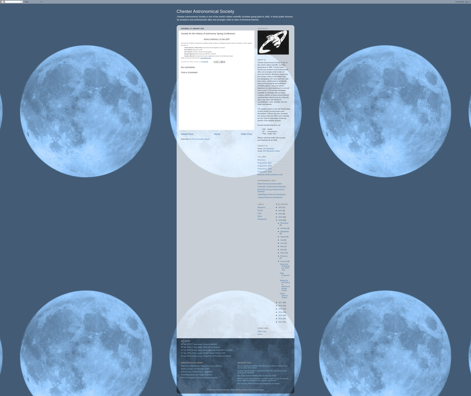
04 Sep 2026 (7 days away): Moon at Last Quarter (200, 347)
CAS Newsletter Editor (271, 151)
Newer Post (187, 134)
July (282, 240)
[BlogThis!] (217, 62)
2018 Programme (285, 275)
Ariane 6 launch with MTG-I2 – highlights (196, 372)
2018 (280, 220)
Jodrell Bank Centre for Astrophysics (272, 194)
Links (260, 213)
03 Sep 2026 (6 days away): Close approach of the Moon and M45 (207, 350)
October (283, 228)
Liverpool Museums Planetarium (270, 197)
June (282, 243)
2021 (280, 210)
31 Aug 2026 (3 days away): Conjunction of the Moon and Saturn (206, 356)
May (282, 246)
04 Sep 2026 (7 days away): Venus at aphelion (199, 344)
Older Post (246, 134)
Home (217, 134)
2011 (280, 322)
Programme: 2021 (265, 163)
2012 (280, 318)
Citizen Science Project (284, 295)
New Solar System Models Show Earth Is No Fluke (256, 376)
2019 (280, 217)
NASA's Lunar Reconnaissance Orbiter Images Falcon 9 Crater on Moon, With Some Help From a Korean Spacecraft (263, 380)
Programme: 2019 (265, 169)
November (284, 223)
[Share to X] (219, 62)
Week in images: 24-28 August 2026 (195, 369)
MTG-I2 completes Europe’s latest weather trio (199, 378)
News (260, 216)
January (283, 261)
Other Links (262, 331)
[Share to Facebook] (222, 62)
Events (260, 210)
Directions (261, 160)
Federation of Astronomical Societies (272, 187)
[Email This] (215, 62)
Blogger (261, 390)
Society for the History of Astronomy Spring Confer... (285, 285)
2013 (280, 315)
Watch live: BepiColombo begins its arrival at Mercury (201, 366)
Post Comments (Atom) (201, 139)
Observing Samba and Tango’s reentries (196, 375)
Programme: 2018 (265, 172)
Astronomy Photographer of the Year (285, 267)
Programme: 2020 (265, 166)
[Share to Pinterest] (224, 62)
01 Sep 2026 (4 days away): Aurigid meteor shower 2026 (203, 353)
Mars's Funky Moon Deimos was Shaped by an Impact (258, 383)
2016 (280, 306)
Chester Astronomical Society (205, 11)
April (282, 250)
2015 (280, 309)
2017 (280, 302)
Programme (262, 219)
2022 (280, 207)
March (283, 253)
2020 (280, 214)
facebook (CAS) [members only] (270, 175)
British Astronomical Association (270, 184)
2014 (280, 312)
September (284, 231)
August (283, 237)
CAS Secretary (268, 149)
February (284, 256)
